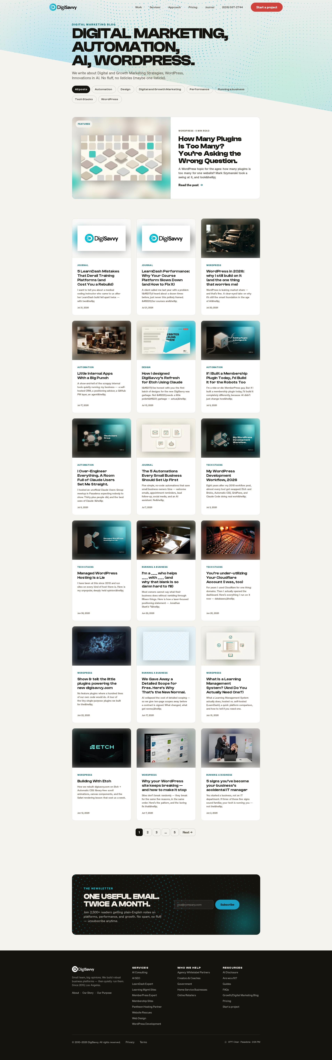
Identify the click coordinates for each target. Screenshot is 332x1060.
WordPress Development (146, 1023)
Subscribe (227, 904)
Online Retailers (186, 995)
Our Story (88, 992)
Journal (209, 7)
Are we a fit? (230, 978)
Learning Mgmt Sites (144, 989)
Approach (174, 7)
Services (155, 7)
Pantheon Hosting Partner (147, 1006)
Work (138, 7)
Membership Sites (142, 1001)
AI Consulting (139, 972)
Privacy (130, 1042)
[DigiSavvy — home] (63, 7)
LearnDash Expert (142, 984)
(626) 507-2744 (232, 7)
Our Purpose (104, 992)
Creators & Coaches (188, 978)
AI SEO (136, 978)
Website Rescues (142, 1012)
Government (184, 984)
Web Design (139, 1018)
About (75, 992)
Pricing (193, 7)
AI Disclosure (230, 972)
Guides (227, 984)
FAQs (226, 989)
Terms (143, 1042)
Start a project (266, 7)
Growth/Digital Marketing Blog (241, 995)
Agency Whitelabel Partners (193, 972)
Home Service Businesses (192, 989)
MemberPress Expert (144, 995)
